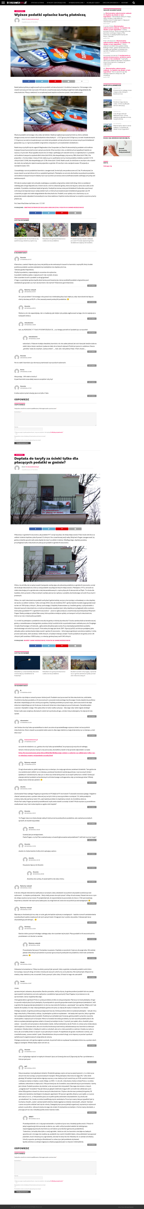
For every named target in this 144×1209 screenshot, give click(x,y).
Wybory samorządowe (56, 2)
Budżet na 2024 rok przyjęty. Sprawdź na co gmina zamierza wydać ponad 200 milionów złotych (83, 673)
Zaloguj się (107, 166)
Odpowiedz (91, 285)
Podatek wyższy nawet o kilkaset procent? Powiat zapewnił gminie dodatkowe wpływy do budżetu (82, 240)
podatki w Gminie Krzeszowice (71, 207)
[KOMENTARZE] (81, 81)
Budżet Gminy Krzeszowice (34, 640)
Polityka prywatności (125, 1207)
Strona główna (37, 2)
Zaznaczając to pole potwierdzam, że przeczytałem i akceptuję (39, 432)
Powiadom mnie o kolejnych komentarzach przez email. (30, 436)
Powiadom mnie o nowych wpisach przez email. (27, 440)
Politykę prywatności (56, 432)
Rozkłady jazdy (93, 2)
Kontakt (125, 2)
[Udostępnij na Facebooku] (28, 81)
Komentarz (18, 412)
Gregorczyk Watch (110, 2)
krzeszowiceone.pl (32, 19)
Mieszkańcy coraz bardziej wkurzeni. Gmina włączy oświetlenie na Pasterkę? (26, 673)
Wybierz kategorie (76, 2)
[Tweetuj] (42, 81)
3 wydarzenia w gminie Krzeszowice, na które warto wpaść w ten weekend (117, 57)
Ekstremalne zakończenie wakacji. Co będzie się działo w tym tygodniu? (117, 14)
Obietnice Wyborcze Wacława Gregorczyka (41, 207)
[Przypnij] (55, 81)
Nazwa (16, 427)
